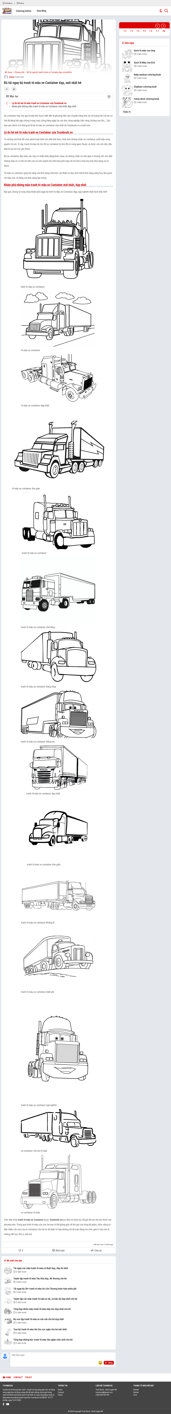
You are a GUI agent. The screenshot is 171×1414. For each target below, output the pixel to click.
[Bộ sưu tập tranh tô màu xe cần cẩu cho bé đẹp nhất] (8, 1321)
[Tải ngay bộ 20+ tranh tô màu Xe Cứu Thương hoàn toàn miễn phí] (8, 1291)
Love (135, 1395)
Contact (61, 1392)
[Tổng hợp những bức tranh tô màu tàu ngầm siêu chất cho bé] (8, 1342)
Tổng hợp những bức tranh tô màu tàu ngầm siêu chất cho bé (43, 1339)
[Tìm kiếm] (166, 11)
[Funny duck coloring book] (127, 102)
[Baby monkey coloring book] (127, 78)
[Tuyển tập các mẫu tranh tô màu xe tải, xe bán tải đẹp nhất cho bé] (8, 1301)
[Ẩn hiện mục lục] (109, 97)
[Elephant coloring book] (127, 90)
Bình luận (60, 1250)
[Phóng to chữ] (14, 89)
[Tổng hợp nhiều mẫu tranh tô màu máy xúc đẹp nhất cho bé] (8, 1311)
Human (136, 1392)
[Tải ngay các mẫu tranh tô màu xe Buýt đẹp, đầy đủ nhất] (8, 1270)
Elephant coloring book (145, 86)
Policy (21, 3)
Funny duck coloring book (146, 98)
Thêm (126, 112)
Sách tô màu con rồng (144, 50)
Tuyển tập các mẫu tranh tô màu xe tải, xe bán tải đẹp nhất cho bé (45, 1298)
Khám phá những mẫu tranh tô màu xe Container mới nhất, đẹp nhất (44, 106)
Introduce (8, 3)
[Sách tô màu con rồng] (127, 54)
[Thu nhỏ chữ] (6, 89)
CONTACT (18, 1377)
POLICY (28, 1377)
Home (60, 1390)
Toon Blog (41, 10)
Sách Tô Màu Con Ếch (144, 62)
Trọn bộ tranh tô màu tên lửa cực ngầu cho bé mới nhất (40, 1329)
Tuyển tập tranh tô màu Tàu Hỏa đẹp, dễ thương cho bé (40, 1278)
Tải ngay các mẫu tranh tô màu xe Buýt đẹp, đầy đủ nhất (40, 1268)
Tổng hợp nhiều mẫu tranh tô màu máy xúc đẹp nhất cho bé (42, 1309)
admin (11, 77)
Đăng (110, 1363)
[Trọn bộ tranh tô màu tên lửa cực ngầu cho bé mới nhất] (8, 1332)
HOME (8, 1377)
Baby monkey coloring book (147, 74)
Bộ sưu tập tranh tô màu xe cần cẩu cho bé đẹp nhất (38, 1319)
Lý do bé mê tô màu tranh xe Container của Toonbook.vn (39, 103)
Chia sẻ (97, 1250)
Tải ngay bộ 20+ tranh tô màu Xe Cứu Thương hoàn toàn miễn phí (44, 1288)
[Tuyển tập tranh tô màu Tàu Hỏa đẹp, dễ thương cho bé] (8, 1281)
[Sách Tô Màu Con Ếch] (127, 66)
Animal (136, 1390)
